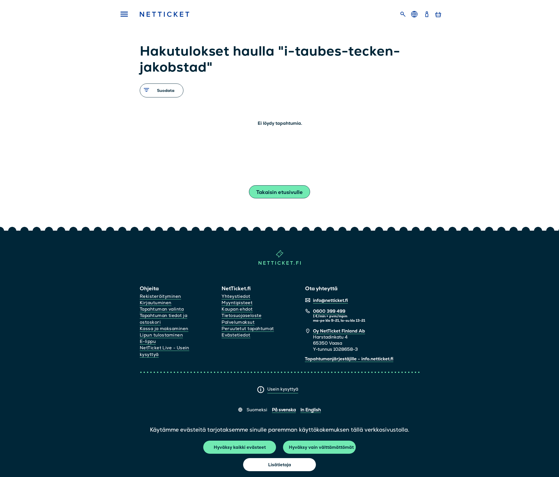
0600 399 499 (329, 311)
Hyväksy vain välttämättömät (321, 447)
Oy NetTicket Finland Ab (339, 331)
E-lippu (148, 341)
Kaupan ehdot (237, 309)
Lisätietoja (279, 464)
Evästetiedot (236, 335)
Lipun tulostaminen (161, 335)
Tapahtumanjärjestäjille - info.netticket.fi (349, 359)
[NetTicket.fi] (279, 263)
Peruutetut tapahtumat (248, 328)
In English (310, 409)
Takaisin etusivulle (279, 192)
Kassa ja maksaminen (164, 328)
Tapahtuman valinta (162, 309)
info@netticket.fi (330, 300)
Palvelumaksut (238, 322)
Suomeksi (257, 409)
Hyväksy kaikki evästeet (240, 447)
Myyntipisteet (237, 302)
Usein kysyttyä (282, 389)
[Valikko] (122, 14)
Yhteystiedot (236, 296)
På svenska (284, 409)
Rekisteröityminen (160, 296)
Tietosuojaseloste (241, 315)
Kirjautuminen (155, 302)
